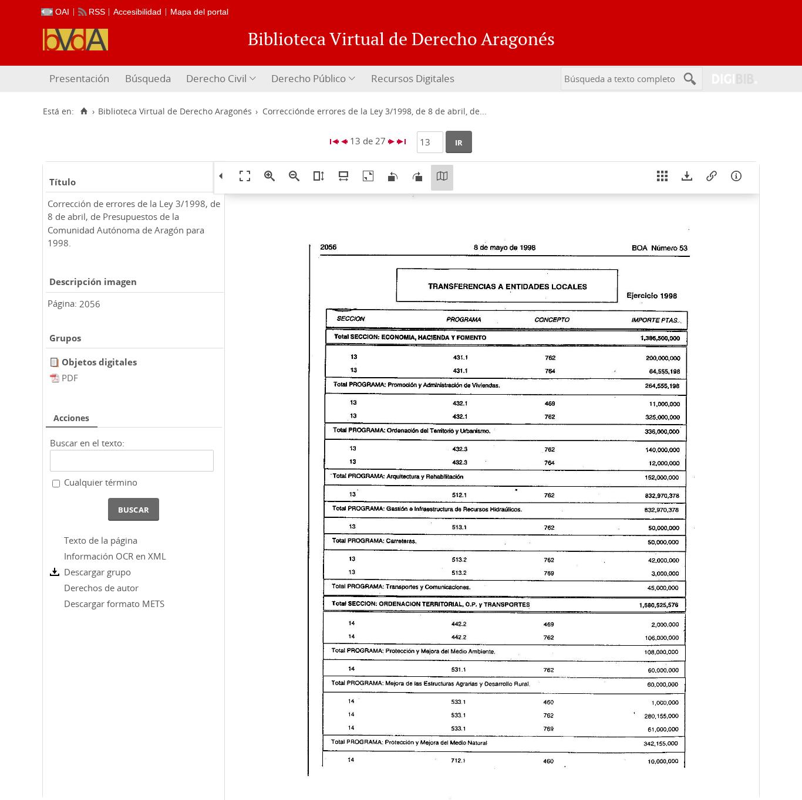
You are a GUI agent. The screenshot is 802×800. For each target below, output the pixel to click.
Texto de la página (100, 540)
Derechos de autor (101, 588)
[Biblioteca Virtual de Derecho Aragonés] (75, 39)
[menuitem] (81, 79)
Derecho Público (308, 78)
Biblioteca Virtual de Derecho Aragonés (175, 111)
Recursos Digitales (412, 78)
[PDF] (56, 378)
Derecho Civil (216, 78)
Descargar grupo (97, 572)
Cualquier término (100, 482)
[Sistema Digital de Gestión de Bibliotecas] (730, 79)
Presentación (79, 78)
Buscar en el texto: (87, 443)
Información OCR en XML (115, 556)
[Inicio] (84, 111)
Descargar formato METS (114, 603)
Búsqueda (148, 78)
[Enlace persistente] (711, 178)
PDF (70, 378)
